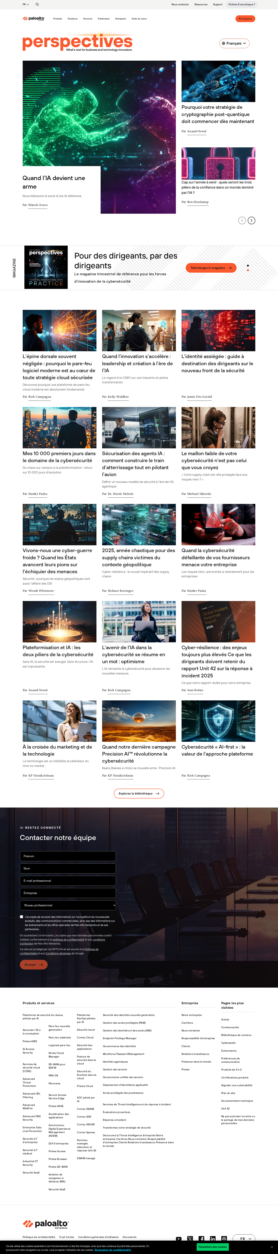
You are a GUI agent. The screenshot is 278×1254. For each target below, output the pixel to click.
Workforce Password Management (123, 1054)
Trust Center (67, 1237)
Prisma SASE (56, 1106)
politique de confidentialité (68, 939)
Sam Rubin (195, 690)
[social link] (179, 1239)
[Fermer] (272, 1247)
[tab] (248, 266)
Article (225, 1019)
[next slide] (251, 220)
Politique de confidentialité (39, 1237)
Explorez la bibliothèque (136, 793)
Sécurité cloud (86, 1029)
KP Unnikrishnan (41, 775)
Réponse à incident (114, 1120)
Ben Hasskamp (198, 202)
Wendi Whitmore (41, 591)
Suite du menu (139, 18)
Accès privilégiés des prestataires (123, 1093)
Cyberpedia (228, 1042)
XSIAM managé (86, 1158)
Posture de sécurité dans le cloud (86, 1060)
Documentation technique (237, 1100)
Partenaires (104, 18)
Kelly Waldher (118, 397)
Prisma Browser (58, 1159)
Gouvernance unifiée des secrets (123, 1077)
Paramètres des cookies (213, 1246)
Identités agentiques (115, 1061)
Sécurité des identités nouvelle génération (129, 1015)
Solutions (73, 18)
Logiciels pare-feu (60, 1045)
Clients (186, 1046)
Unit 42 (225, 1108)
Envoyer (30, 964)
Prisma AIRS (30, 1041)
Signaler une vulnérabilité (236, 1085)
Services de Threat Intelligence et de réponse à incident (137, 1104)
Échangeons (245, 18)
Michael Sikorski (199, 494)
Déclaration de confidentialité (113, 1250)
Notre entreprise (192, 1015)
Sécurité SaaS (31, 1172)
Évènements (228, 1050)
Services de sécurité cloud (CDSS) (31, 1068)
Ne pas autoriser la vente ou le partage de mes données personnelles (238, 1120)
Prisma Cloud (85, 1086)
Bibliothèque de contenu (236, 1035)
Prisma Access (57, 1151)
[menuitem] (36, 18)
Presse (186, 1069)
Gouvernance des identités (119, 1046)
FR (24, 4)
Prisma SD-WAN (58, 1166)
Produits (57, 18)
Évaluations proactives (116, 1112)
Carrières (187, 1022)
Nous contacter (180, 4)
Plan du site (228, 1093)
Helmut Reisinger (121, 591)
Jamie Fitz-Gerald (199, 397)
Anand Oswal (197, 131)
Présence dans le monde (196, 1061)
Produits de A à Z (231, 1069)
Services (87, 18)
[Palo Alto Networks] (34, 19)
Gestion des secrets (115, 1069)
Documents (130, 1237)
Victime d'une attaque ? (241, 4)
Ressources (201, 4)
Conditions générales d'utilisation (98, 1237)
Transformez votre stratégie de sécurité (127, 1127)
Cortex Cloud (85, 1037)
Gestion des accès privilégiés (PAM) (124, 1022)
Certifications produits (234, 1077)
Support (218, 4)
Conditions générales (58, 953)
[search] (37, 4)
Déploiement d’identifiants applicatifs (125, 1085)
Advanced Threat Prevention (29, 1082)
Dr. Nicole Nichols (121, 494)
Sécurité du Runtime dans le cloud (86, 1075)
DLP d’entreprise (59, 1143)
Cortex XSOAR (86, 1124)
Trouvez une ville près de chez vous (207, 267)
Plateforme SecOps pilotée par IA (86, 1018)
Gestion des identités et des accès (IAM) (127, 1030)
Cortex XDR (84, 1116)
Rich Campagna (39, 397)
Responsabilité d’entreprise (198, 1038)
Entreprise (120, 18)
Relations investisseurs (195, 1054)
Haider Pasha (37, 494)
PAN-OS (53, 1075)
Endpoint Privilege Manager (120, 1038)
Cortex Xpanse (86, 1132)
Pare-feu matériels (60, 1037)
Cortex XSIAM (85, 1109)
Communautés (230, 1027)
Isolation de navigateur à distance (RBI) (57, 1178)
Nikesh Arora (37, 205)
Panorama (55, 1083)
